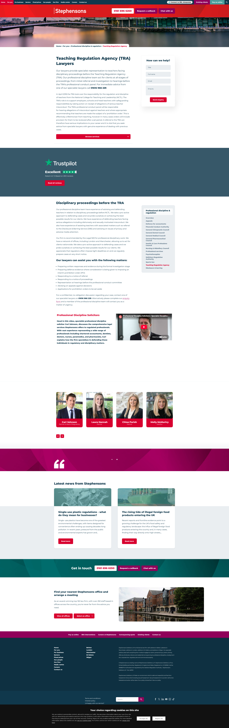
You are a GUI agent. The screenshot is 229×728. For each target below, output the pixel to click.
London (89, 650)
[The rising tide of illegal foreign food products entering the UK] (146, 497)
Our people (47, 2)
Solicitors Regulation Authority (154, 258)
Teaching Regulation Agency (115, 46)
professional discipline (160, 655)
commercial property (147, 657)
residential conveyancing (144, 655)
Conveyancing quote (127, 635)
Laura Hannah (100, 422)
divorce (132, 655)
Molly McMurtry (160, 422)
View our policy (156, 680)
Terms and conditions (92, 698)
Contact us (83, 2)
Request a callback (146, 11)
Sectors (28, 2)
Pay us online (217, 2)
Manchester (90, 652)
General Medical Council (155, 236)
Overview (150, 218)
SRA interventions (88, 635)
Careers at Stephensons (107, 635)
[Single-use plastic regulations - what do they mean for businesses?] (82, 497)
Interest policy (90, 701)
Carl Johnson (69, 422)
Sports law (150, 262)
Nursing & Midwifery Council (157, 248)
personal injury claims (161, 652)
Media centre (65, 2)
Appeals (149, 221)
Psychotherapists (153, 254)
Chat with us (167, 11)
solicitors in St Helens (144, 650)
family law (127, 655)
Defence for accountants (156, 224)
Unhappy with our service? (94, 703)
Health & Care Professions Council (156, 244)
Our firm (56, 2)
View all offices (63, 616)
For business (19, 2)
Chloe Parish (129, 422)
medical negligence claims (146, 652)
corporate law (125, 657)
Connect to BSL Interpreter (181, 2)
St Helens (90, 655)
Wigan (88, 657)
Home (3, 2)
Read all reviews (55, 183)
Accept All (143, 718)
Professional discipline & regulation (86, 46)
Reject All (159, 718)
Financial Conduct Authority (157, 227)
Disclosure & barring (154, 268)
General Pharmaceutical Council (155, 239)
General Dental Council (155, 233)
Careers (74, 2)
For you (10, 2)
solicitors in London (131, 650)
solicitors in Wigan (158, 650)
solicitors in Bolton (155, 647)
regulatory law (134, 657)
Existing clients (202, 2)
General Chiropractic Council (157, 230)
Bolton (89, 647)
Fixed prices (37, 2)
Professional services (154, 251)
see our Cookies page (84, 720)
